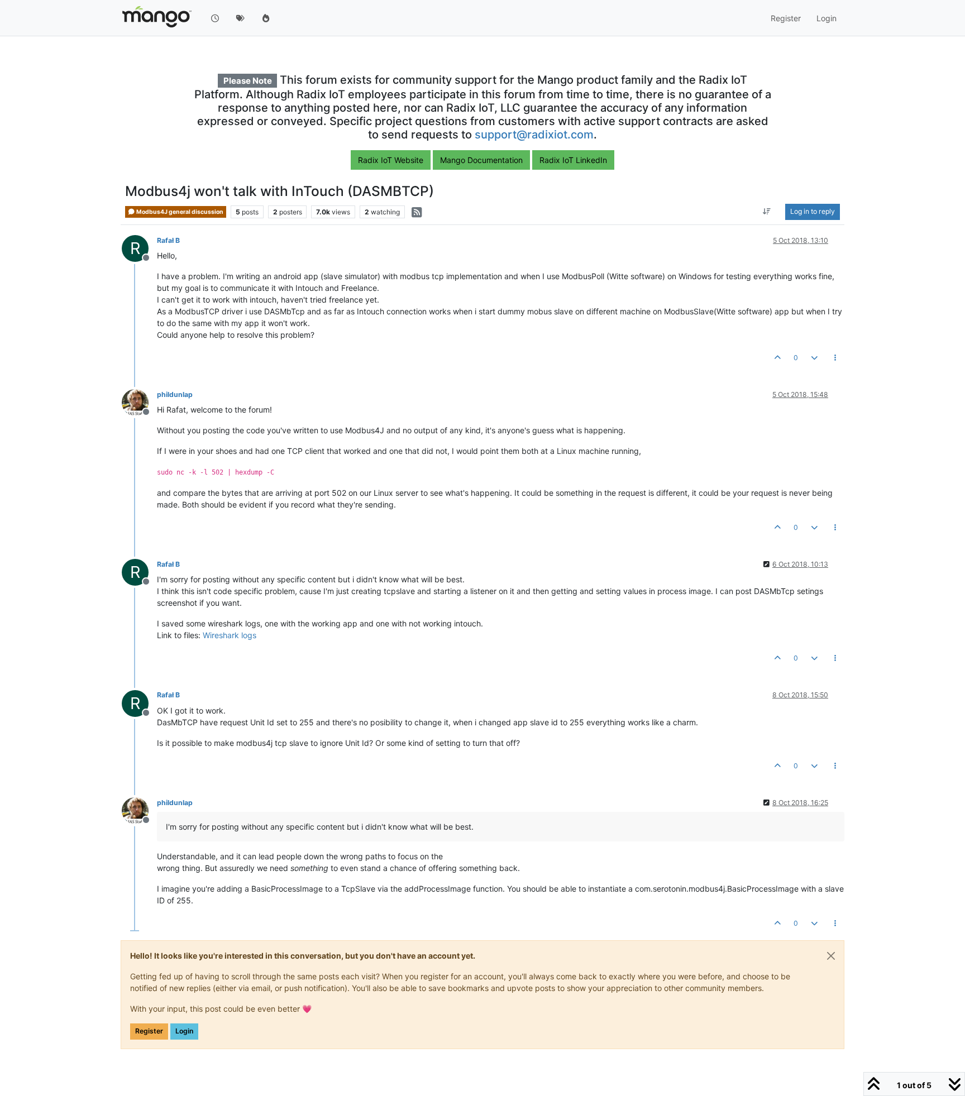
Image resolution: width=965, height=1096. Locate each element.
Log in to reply (812, 212)
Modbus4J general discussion (179, 212)
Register (149, 1031)
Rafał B (168, 240)
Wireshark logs (229, 635)
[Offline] (139, 401)
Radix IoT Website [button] (390, 160)
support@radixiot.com (534, 134)
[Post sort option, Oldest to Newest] (767, 212)
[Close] (831, 956)
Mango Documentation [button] (481, 160)
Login (184, 1031)
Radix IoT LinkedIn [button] (573, 160)
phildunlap (175, 394)
